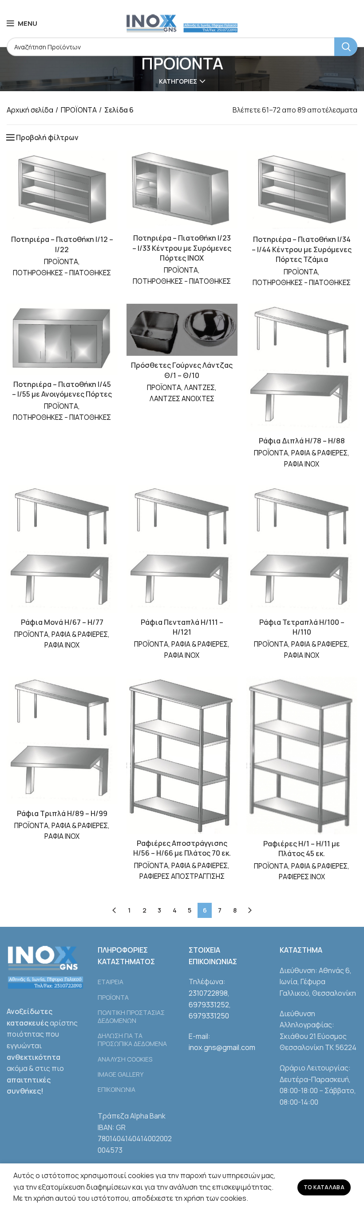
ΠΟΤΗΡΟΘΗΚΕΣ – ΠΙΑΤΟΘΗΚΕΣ (62, 273)
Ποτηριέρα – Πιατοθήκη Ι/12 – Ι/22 (62, 244)
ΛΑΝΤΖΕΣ (199, 387)
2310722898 (208, 993)
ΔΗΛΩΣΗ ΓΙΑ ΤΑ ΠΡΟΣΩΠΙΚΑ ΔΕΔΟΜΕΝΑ (132, 1039)
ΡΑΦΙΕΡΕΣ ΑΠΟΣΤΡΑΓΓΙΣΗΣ (182, 876)
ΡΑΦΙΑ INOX (301, 464)
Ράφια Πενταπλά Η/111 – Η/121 (182, 627)
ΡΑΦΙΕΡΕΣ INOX (302, 876)
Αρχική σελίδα (30, 110)
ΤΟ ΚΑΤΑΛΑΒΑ (324, 1187)
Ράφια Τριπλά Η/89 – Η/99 (62, 813)
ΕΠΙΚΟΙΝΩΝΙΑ (116, 1089)
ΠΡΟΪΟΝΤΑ (79, 110)
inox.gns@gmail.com (222, 1047)
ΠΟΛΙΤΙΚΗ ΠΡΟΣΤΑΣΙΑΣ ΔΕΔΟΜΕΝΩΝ (131, 1016)
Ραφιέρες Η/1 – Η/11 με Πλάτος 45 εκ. (301, 848)
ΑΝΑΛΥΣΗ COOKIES (125, 1059)
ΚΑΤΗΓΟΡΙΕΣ (178, 81)
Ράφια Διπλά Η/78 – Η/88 (302, 441)
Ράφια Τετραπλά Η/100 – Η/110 (301, 627)
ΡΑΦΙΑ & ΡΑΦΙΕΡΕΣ (319, 453)
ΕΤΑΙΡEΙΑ (110, 982)
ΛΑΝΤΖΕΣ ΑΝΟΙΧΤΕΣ (182, 398)
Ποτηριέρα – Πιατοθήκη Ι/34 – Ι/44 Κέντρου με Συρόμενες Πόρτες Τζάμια (302, 249)
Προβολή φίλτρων (47, 137)
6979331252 (209, 1005)
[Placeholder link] (136, 970)
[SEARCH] (345, 46)
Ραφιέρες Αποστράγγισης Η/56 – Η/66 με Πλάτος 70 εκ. (182, 848)
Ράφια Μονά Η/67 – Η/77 (62, 622)
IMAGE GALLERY (120, 1074)
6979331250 (209, 1016)
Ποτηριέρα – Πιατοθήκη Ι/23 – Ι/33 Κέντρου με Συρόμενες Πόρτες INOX (181, 248)
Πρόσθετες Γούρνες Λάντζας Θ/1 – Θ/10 (182, 370)
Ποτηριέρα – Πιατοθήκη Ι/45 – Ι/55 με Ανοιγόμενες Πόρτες (62, 389)
